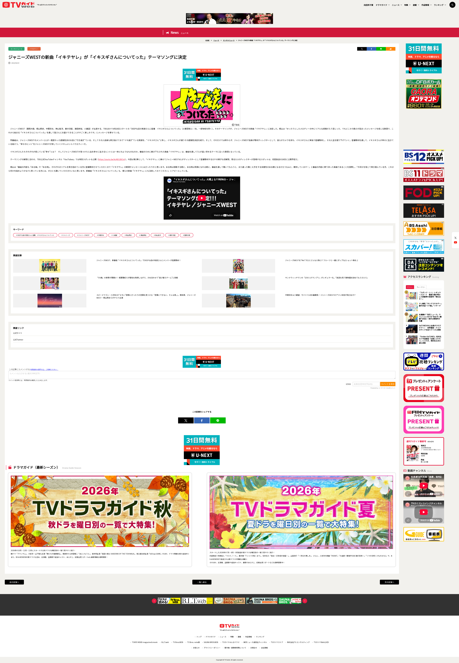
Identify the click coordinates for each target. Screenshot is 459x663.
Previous (154, 600)
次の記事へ (389, 582)
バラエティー (34, 49)
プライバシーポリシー (212, 648)
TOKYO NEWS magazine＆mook (144, 642)
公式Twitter (18, 339)
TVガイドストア (277, 642)
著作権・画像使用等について (235, 648)
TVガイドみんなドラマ (230, 642)
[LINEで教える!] (381, 49)
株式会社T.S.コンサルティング (298, 642)
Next (304, 600)
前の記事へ (14, 582)
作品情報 (425, 4)
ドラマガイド (381, 4)
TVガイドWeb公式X (321, 642)
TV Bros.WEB (178, 642)
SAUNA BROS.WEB (211, 642)
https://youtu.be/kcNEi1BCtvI (111, 159)
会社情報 (264, 648)
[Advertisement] (423, 129)
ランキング (438, 4)
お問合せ (253, 648)
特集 (406, 4)
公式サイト (17, 333)
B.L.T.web (165, 642)
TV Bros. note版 (193, 642)
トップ (199, 637)
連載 (415, 4)
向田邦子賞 (368, 4)
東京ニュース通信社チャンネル (255, 642)
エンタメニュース (16, 49)
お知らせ (196, 648)
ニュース (395, 4)
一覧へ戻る (202, 582)
